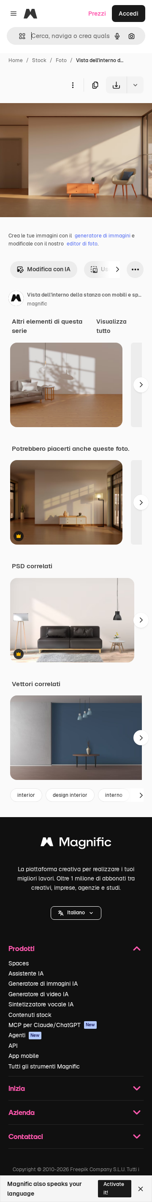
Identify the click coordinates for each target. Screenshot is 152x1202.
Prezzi (97, 13)
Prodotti (21, 948)
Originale (55, 113)
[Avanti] (117, 269)
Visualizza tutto (111, 326)
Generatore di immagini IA (43, 983)
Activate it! (113, 1188)
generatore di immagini (102, 235)
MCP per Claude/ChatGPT (51, 1025)
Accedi (128, 13)
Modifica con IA (49, 269)
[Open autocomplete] (18, 36)
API (13, 1045)
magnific (37, 303)
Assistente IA (25, 973)
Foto (61, 60)
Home (15, 60)
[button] (76, 913)
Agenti (24, 1035)
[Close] (140, 1189)
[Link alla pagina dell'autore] (16, 299)
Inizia (16, 1088)
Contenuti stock (30, 1015)
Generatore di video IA (38, 994)
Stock (39, 60)
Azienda (21, 1112)
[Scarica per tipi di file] (135, 84)
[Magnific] (76, 843)
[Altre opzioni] (72, 84)
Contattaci (25, 1136)
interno (113, 795)
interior (26, 795)
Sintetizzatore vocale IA (40, 1004)
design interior (70, 795)
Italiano (76, 912)
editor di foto (82, 243)
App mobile (23, 1056)
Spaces (18, 963)
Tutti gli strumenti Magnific (44, 1066)
